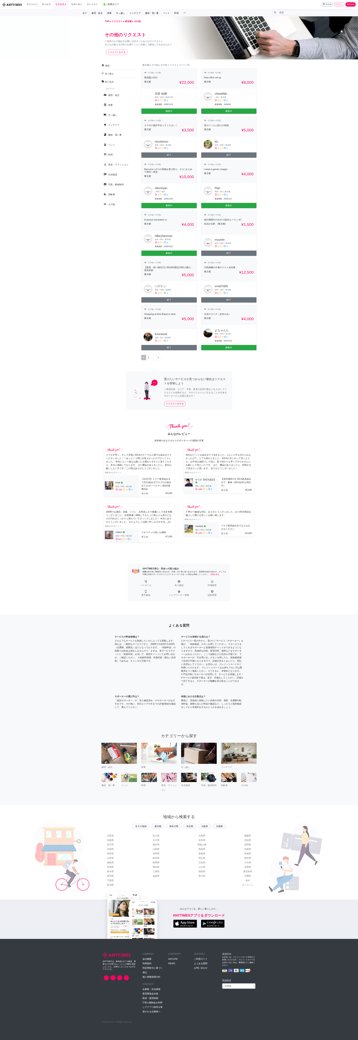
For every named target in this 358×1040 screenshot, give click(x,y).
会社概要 (147, 959)
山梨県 (156, 849)
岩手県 (110, 844)
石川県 (156, 840)
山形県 (110, 858)
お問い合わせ (200, 968)
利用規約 (147, 963)
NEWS (171, 963)
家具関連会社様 (150, 993)
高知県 (247, 840)
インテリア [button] (135, 13)
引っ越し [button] (120, 13)
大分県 (247, 862)
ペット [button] (166, 13)
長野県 (156, 853)
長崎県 (247, 853)
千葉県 (110, 880)
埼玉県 (189, 826)
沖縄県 (247, 876)
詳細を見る (214, 574)
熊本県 (247, 858)
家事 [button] (109, 13)
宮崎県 (247, 867)
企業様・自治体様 (151, 989)
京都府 (219, 826)
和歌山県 (201, 844)
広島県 (202, 862)
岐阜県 (156, 858)
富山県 (156, 835)
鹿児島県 (247, 871)
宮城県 (110, 849)
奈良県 (202, 840)
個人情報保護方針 (151, 977)
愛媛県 (247, 835)
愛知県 (156, 867)
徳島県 (202, 871)
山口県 (202, 867)
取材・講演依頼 (150, 998)
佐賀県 (247, 849)
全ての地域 (140, 826)
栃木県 (110, 871)
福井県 (156, 844)
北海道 (110, 835)
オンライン (247, 885)
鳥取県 (202, 849)
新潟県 (110, 885)
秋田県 (110, 853)
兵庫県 (202, 835)
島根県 (202, 853)
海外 (247, 880)
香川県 (202, 876)
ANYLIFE (173, 959)
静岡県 (156, 862)
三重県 (156, 871)
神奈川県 (173, 826)
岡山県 (202, 858)
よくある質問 (200, 963)
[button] (327, 4)
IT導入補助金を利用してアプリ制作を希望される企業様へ (153, 1007)
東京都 (158, 826)
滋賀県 (156, 876)
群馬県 (110, 876)
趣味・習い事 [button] (152, 13)
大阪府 (204, 826)
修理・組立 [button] (97, 13)
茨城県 (110, 867)
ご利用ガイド (200, 959)
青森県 (110, 840)
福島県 (110, 862)
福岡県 (247, 844)
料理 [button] (176, 13)
